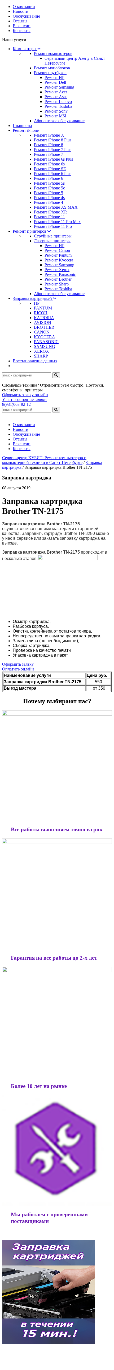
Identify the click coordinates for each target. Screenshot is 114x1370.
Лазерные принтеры (52, 241)
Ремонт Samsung (59, 87)
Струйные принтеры (53, 236)
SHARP (41, 356)
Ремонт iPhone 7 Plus (52, 149)
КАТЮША (44, 317)
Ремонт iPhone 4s (49, 197)
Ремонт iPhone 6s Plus (53, 159)
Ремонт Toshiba (58, 106)
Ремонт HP (54, 77)
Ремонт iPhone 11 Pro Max (57, 221)
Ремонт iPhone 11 (49, 217)
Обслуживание (26, 16)
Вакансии (21, 25)
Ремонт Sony (56, 111)
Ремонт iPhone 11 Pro (53, 226)
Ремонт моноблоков (52, 68)
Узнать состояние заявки (24, 399)
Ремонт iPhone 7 (48, 154)
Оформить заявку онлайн (25, 394)
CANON (42, 332)
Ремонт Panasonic (60, 274)
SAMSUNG (44, 346)
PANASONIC (46, 341)
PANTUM (43, 308)
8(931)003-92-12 (16, 404)
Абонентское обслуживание (59, 120)
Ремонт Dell (55, 82)
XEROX (41, 351)
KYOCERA (44, 337)
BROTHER (44, 327)
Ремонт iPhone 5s (49, 183)
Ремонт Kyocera (59, 260)
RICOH (40, 313)
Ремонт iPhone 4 (48, 202)
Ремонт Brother (58, 279)
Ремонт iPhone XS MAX (56, 207)
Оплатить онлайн (18, 669)
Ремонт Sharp (57, 284)
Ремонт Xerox (57, 269)
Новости (20, 11)
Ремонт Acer (56, 92)
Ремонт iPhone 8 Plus (52, 140)
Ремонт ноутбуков (50, 72)
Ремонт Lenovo (58, 101)
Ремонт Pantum (58, 255)
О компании (24, 6)
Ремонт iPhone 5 (48, 192)
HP (37, 303)
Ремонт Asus (56, 96)
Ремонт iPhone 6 (48, 178)
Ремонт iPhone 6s (49, 164)
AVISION (42, 322)
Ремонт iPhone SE (50, 168)
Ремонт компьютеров (53, 53)
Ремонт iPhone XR (50, 212)
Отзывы (20, 21)
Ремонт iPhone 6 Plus (52, 173)
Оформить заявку (18, 664)
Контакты (21, 30)
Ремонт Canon (57, 250)
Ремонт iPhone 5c (49, 188)
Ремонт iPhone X (49, 135)
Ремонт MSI (55, 116)
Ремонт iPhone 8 (48, 144)
